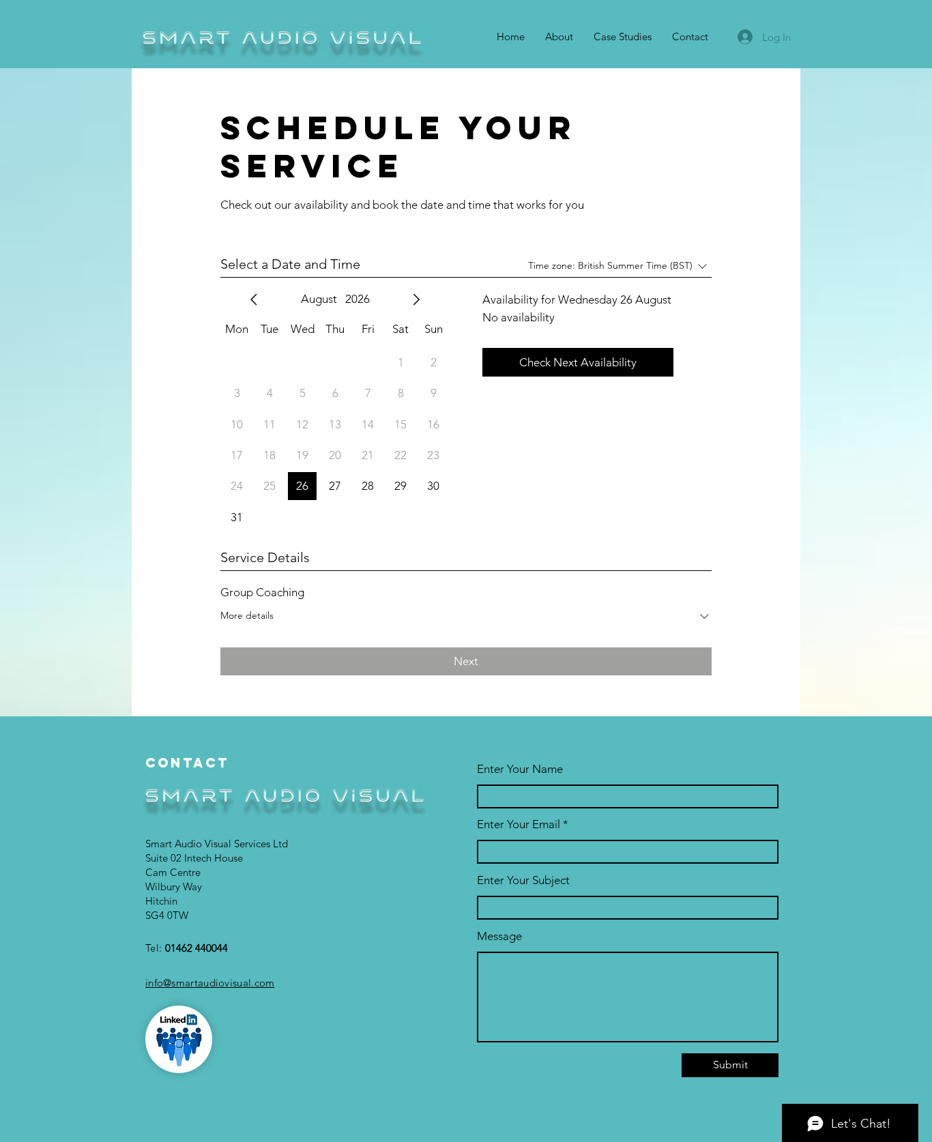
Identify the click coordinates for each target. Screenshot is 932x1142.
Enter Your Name (520, 769)
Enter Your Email (518, 824)
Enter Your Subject (523, 880)
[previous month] (254, 299)
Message (499, 936)
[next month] (416, 299)
